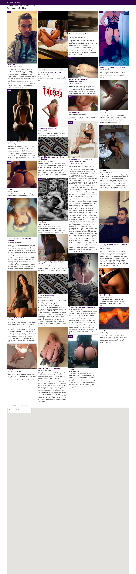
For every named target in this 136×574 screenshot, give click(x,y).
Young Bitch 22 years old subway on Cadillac (51, 158)
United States (18, 5)
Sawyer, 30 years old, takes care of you (113, 246)
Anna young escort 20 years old (112, 68)
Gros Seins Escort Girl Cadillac (50, 368)
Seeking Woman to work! (48, 129)
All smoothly (74, 113)
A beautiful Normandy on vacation (82, 307)
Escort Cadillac (106, 295)
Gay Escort (42, 222)
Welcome (11, 65)
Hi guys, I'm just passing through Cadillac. (51, 263)
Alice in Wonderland (46, 296)
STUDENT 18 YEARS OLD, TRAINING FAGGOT (79, 80)
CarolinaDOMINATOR (16, 318)
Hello (10, 189)
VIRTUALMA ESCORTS (13, 2)
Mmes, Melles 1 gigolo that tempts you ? (82, 34)
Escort (102, 331)
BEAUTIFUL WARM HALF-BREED (51, 72)
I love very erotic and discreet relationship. (19, 240)
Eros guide (10, 5)
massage (103, 170)
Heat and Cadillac (106, 111)
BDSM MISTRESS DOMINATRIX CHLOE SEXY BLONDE (81, 161)
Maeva (10, 370)
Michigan (26, 5)
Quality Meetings (14, 142)
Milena (71, 369)
